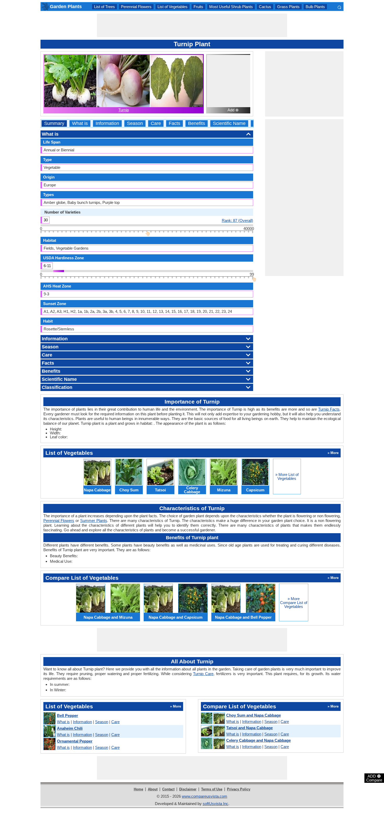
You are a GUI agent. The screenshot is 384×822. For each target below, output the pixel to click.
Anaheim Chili (70, 728)
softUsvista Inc (215, 803)
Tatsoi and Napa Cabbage (249, 728)
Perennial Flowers (136, 6)
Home (138, 789)
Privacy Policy (238, 789)
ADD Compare (374, 777)
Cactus (265, 6)
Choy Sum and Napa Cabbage (253, 715)
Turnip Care (203, 673)
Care (156, 123)
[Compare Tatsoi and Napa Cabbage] (212, 731)
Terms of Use (211, 789)
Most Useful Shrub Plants (231, 6)
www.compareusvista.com (204, 796)
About (153, 789)
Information (107, 123)
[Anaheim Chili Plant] (49, 731)
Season (135, 123)
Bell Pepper (67, 715)
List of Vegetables (173, 6)
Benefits (196, 123)
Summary (54, 123)
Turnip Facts (329, 409)
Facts (174, 123)
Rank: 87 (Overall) (237, 220)
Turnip (123, 110)
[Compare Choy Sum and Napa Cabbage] (212, 718)
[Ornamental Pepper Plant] (49, 744)
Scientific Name (229, 123)
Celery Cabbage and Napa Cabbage (258, 740)
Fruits (198, 6)
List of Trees (104, 6)
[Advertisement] (192, 25)
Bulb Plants (315, 6)
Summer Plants (93, 520)
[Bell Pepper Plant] (49, 718)
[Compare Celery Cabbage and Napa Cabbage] (212, 744)
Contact (168, 789)
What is (80, 123)
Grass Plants (288, 6)
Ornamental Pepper (74, 741)
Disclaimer (187, 789)
